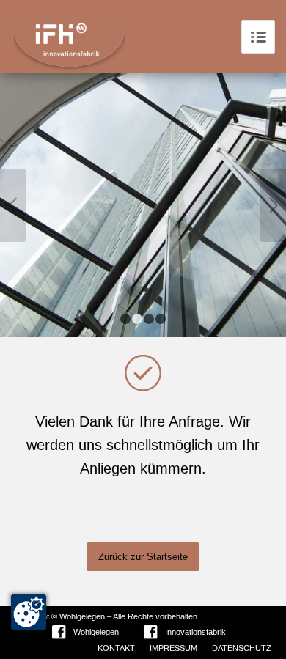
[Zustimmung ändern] (28, 612)
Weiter (273, 205)
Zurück (13, 205)
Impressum (173, 648)
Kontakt (116, 648)
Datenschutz (241, 648)
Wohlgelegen (96, 631)
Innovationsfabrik (195, 631)
